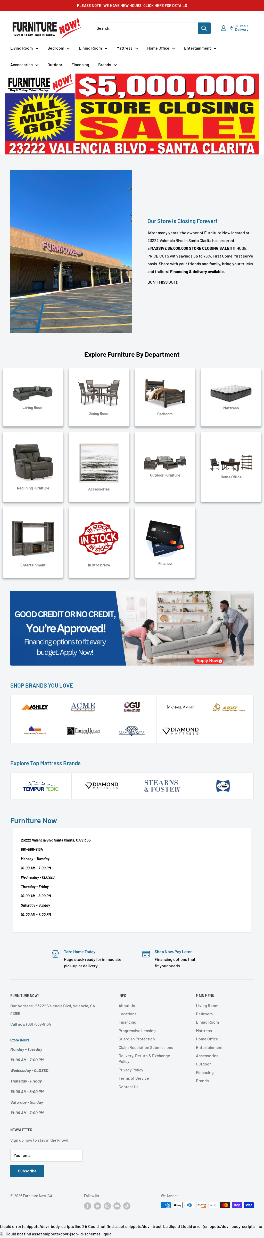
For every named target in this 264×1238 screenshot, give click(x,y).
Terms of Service (134, 1078)
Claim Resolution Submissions (146, 1047)
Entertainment (197, 47)
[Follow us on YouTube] (117, 1205)
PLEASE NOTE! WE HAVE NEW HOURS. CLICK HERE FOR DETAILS (132, 5)
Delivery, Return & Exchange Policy (144, 1058)
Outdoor (54, 64)
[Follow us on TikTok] (126, 1205)
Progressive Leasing (137, 1030)
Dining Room (90, 47)
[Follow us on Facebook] (87, 1205)
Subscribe (27, 1170)
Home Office (158, 47)
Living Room (21, 47)
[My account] (223, 28)
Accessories (21, 64)
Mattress (125, 47)
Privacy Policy (131, 1069)
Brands (104, 64)
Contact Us (128, 1086)
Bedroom (55, 47)
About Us (127, 1005)
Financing (80, 64)
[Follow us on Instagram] (107, 1205)
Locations (128, 1013)
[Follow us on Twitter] (97, 1205)
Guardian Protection (137, 1038)
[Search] (204, 28)
